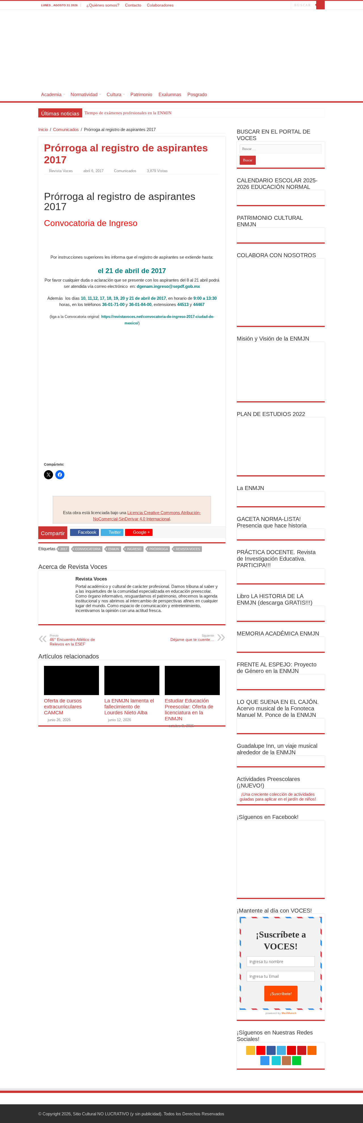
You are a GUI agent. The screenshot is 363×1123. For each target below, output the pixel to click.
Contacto (133, 5)
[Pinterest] (253, 5)
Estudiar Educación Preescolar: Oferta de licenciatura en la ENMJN (189, 709)
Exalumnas (170, 94)
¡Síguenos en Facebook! (268, 817)
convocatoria (87, 549)
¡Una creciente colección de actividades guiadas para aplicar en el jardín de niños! (278, 796)
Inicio (43, 129)
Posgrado (197, 94)
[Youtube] (258, 5)
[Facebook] (242, 5)
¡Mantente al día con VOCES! (274, 910)
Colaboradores (160, 5)
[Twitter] (248, 5)
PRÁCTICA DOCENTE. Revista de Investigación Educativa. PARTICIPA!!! (276, 558)
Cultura (114, 94)
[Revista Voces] (181, 49)
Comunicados (66, 129)
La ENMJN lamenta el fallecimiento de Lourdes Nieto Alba (129, 706)
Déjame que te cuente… (192, 638)
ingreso (134, 549)
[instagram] (269, 5)
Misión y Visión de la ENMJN (273, 338)
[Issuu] (281, 5)
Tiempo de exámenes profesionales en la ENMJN (128, 113)
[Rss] (231, 5)
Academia (51, 94)
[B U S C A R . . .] (320, 5)
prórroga (158, 549)
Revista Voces (61, 171)
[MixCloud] (286, 5)
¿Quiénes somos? (102, 5)
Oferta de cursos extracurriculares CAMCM (63, 706)
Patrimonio (141, 94)
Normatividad (84, 94)
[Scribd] (276, 5)
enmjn (113, 549)
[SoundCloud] (264, 5)
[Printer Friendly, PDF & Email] (60, 181)
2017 (63, 549)
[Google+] (237, 5)
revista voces (188, 549)
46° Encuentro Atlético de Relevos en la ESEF (72, 640)
